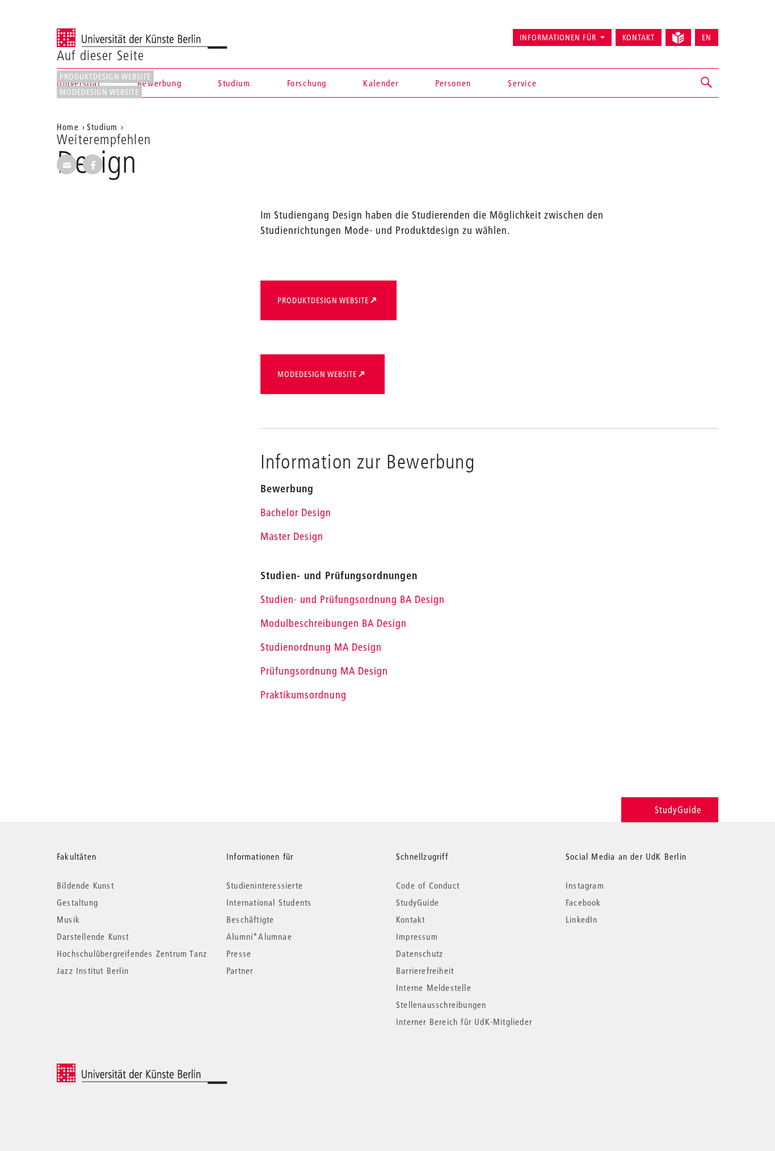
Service (522, 83)
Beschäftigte (250, 919)
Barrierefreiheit (425, 970)
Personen (453, 83)
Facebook (583, 902)
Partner (239, 970)
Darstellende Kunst (93, 936)
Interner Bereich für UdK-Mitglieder (464, 1021)
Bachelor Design (295, 512)
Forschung (307, 83)
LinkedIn (582, 919)
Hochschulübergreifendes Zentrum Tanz (132, 953)
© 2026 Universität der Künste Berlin (116, 1069)
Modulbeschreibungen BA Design (333, 623)
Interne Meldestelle (433, 987)
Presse (238, 953)
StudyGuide (678, 809)
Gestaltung (77, 902)
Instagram (585, 885)
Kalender (381, 83)
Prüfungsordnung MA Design (324, 670)
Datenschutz (419, 953)
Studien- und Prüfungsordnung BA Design (352, 599)
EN (706, 37)
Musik (68, 919)
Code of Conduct (428, 885)
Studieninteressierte (264, 885)
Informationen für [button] (558, 37)
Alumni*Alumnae (259, 936)
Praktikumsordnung (303, 694)
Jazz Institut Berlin (93, 970)
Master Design (291, 536)
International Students (268, 902)
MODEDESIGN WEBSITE (99, 92)
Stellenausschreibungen (441, 1004)
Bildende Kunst (85, 885)
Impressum (417, 936)
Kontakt (638, 37)
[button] (707, 83)
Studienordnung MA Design (321, 647)
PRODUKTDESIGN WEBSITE (105, 77)
